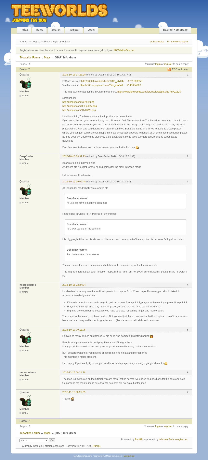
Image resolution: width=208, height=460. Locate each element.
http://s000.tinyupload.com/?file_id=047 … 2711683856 (111, 81)
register (168, 64)
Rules (39, 29)
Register (74, 29)
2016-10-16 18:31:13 (74, 156)
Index (24, 29)
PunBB (139, 439)
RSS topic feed (180, 69)
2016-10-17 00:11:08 (74, 329)
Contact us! (129, 456)
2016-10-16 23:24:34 (74, 284)
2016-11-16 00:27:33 (74, 392)
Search (56, 29)
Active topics (157, 41)
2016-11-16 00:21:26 (74, 372)
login (158, 64)
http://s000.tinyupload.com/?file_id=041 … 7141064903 (110, 85)
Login (91, 29)
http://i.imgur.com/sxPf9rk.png (78, 102)
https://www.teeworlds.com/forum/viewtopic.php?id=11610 (149, 91)
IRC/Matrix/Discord (124, 50)
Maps (47, 57)
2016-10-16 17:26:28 (74, 74)
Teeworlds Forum (30, 57)
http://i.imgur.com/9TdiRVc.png (79, 110)
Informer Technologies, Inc (173, 439)
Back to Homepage (175, 29)
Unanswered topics (177, 41)
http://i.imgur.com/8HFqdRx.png (79, 106)
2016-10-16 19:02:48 (74, 181)
